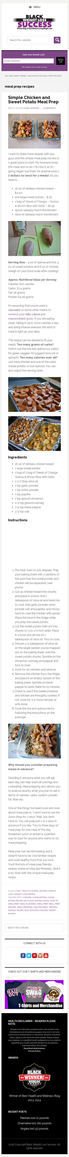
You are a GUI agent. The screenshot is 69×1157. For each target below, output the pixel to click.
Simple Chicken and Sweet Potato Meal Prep (33, 99)
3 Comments (49, 108)
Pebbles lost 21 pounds (34, 1118)
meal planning (28, 904)
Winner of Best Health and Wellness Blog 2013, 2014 (34, 1098)
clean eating (40, 897)
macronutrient (17, 318)
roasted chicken (39, 910)
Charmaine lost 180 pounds (34, 1123)
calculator (14, 310)
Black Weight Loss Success (34, 22)
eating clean (42, 901)
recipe (20, 910)
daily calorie (32, 314)
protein (53, 907)
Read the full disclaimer (34, 1048)
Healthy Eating (30, 891)
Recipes (43, 891)
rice (26, 910)
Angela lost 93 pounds (34, 1128)
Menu (37, 7)
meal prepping (25, 907)
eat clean (28, 901)
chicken (27, 897)
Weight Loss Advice (24, 894)
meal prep (42, 904)
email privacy (41, 67)
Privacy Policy (34, 1051)
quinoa (12, 910)
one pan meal (41, 907)
